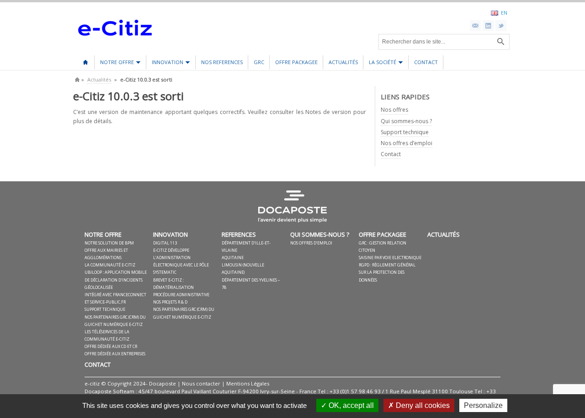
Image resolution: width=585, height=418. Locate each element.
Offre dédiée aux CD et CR (111, 346)
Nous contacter (201, 383)
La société (380, 64)
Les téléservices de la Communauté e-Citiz (107, 335)
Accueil (85, 59)
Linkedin (488, 25)
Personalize (483, 405)
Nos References (222, 62)
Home (77, 79)
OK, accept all (350, 405)
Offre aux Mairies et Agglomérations (106, 254)
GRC (259, 62)
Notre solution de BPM (109, 243)
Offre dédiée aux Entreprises (115, 354)
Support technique (405, 132)
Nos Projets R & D (170, 302)
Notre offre (114, 64)
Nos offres (394, 110)
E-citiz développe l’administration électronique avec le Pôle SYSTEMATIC (181, 261)
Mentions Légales (247, 383)
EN (504, 12)
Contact (426, 62)
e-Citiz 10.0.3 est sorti (128, 95)
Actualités (343, 62)
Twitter (500, 25)
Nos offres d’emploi (406, 143)
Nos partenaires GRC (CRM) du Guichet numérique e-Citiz (115, 320)
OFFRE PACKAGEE (296, 62)
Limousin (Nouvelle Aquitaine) (243, 268)
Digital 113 (165, 243)
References (239, 234)
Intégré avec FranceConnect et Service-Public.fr (115, 298)
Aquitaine (233, 258)
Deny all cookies (422, 405)
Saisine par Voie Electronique (390, 258)
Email (475, 25)
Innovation (165, 64)
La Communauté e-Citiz (110, 265)
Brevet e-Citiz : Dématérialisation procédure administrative (181, 287)
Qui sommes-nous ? (406, 121)
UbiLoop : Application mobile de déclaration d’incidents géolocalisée (116, 279)
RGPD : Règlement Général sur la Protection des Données (387, 272)
